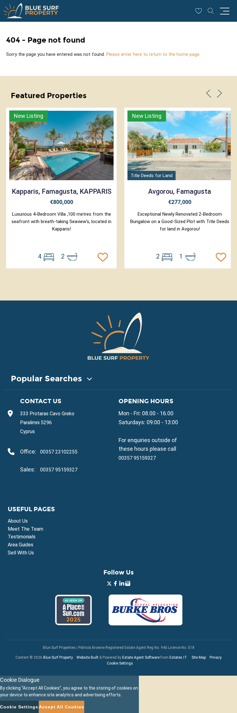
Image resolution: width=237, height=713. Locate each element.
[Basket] (198, 11)
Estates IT (178, 657)
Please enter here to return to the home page (152, 54)
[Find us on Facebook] (115, 584)
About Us (18, 521)
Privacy (216, 657)
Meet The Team (25, 529)
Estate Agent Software (141, 657)
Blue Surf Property (58, 657)
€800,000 (61, 202)
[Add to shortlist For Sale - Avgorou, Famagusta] (222, 256)
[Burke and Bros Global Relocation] (145, 624)
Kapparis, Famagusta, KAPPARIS (61, 191)
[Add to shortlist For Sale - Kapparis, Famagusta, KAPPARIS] (104, 256)
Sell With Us (21, 553)
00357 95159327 (58, 470)
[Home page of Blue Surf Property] (118, 336)
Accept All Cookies (61, 706)
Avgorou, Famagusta (179, 191)
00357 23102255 (58, 452)
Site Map (199, 657)
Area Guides (20, 545)
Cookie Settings (120, 663)
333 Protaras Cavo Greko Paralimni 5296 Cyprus (47, 422)
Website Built (87, 657)
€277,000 (179, 202)
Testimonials (21, 537)
